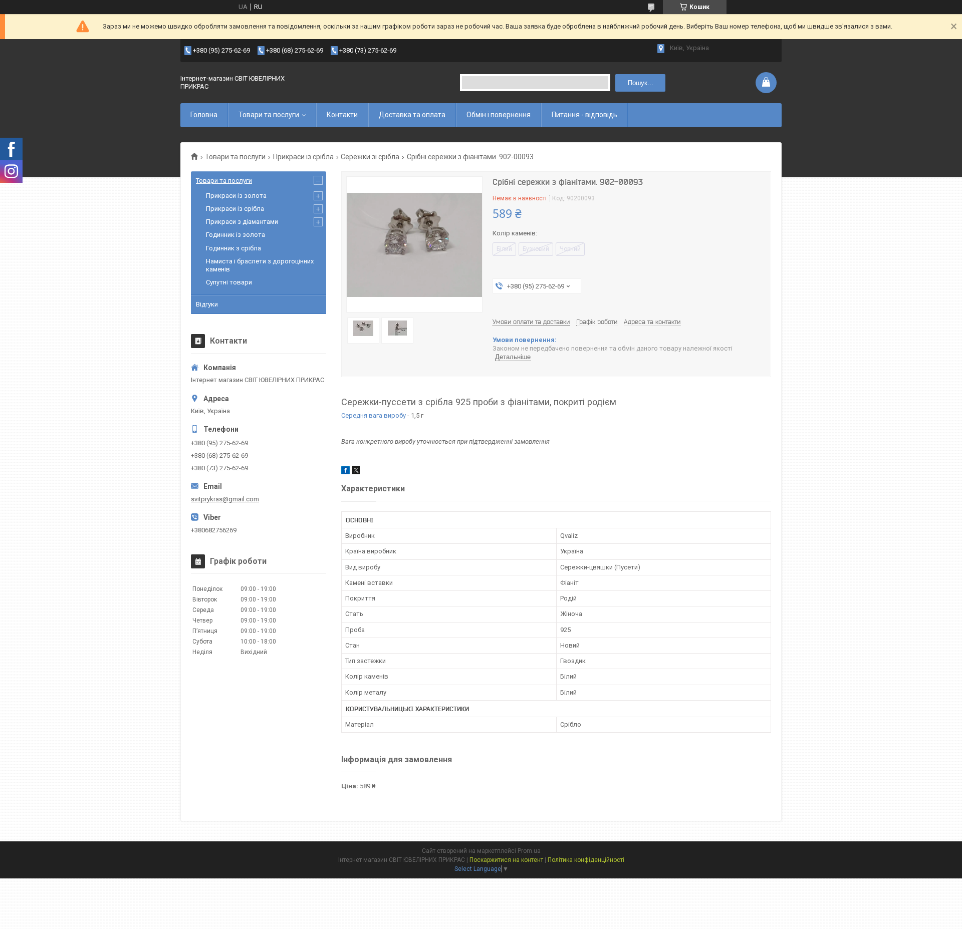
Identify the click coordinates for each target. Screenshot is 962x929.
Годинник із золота (235, 234)
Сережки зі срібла (370, 157)
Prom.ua (529, 850)
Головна (203, 115)
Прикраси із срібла (303, 157)
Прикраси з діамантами (242, 221)
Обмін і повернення (498, 115)
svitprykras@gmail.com (225, 499)
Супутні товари (229, 282)
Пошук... (640, 83)
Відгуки (207, 304)
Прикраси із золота (236, 195)
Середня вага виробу (373, 415)
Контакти (342, 115)
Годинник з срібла (233, 248)
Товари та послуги (268, 115)
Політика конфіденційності (586, 859)
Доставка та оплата (412, 115)
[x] (356, 472)
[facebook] (345, 472)
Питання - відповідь (584, 115)
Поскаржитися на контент (506, 859)
